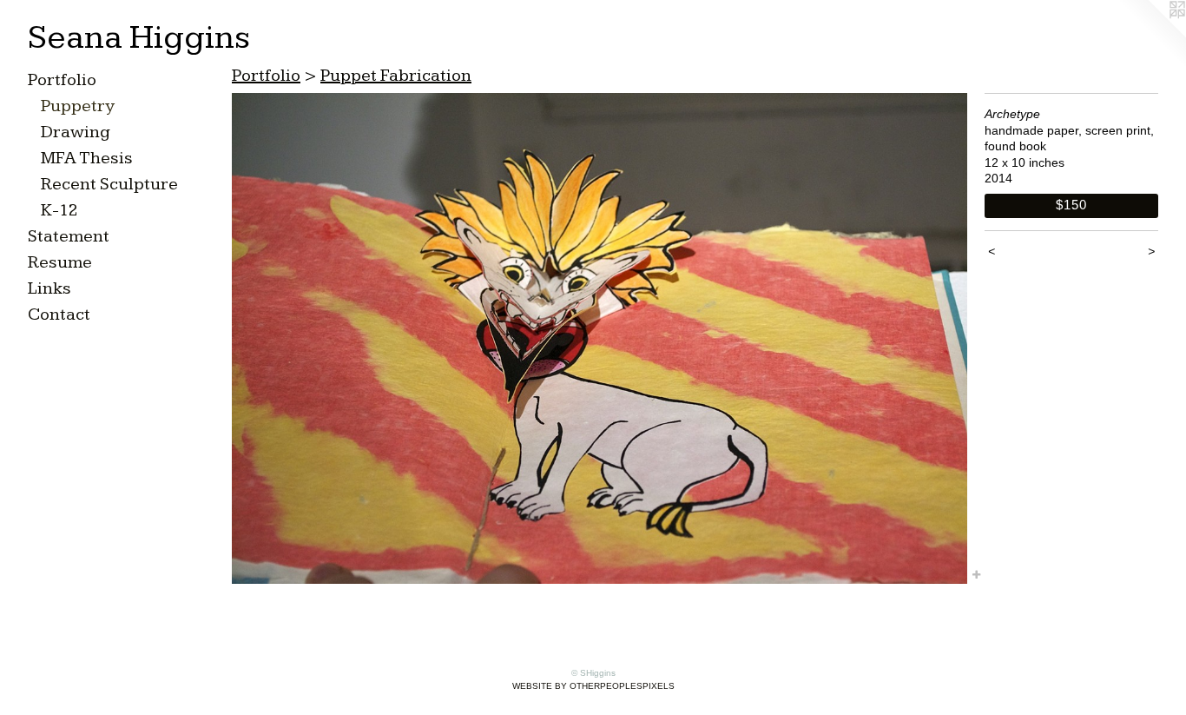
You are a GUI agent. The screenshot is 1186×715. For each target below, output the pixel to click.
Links (49, 288)
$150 (1071, 204)
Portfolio (62, 80)
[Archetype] (599, 338)
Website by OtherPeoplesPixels (593, 686)
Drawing (75, 132)
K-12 (59, 210)
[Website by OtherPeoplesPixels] (1151, 35)
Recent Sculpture (109, 184)
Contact (59, 314)
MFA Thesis (87, 158)
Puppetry (78, 106)
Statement (68, 236)
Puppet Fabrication (395, 75)
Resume (60, 262)
